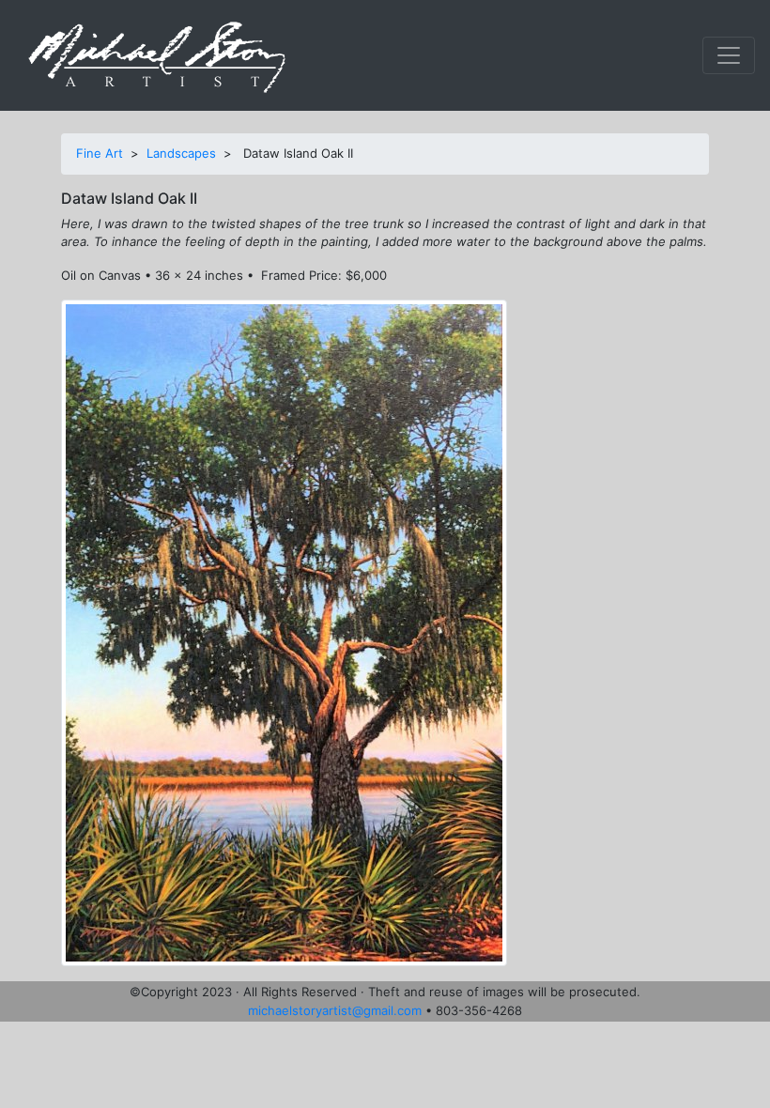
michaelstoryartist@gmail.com (335, 1010)
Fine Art (99, 153)
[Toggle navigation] (728, 55)
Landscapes (181, 153)
